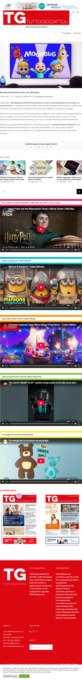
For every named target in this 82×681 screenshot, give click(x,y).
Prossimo (76, 33)
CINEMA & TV (27, 96)
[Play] (3, 250)
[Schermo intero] (79, 250)
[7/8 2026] (19, 494)
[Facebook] (37, 632)
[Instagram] (33, 632)
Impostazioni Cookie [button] (10, 676)
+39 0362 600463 (17, 638)
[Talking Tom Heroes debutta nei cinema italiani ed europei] (32, 161)
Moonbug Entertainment (44, 96)
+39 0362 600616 (13, 641)
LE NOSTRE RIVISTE (8, 491)
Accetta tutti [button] (24, 676)
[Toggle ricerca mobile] (73, 12)
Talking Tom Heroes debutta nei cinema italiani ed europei (32, 178)
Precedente (66, 33)
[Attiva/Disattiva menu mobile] (78, 12)
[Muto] (76, 250)
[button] (1, 171)
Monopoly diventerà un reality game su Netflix (60, 178)
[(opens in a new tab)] (62, 494)
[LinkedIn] (30, 632)
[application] (41, 230)
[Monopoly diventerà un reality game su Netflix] (60, 161)
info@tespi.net (14, 643)
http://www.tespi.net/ (16, 646)
